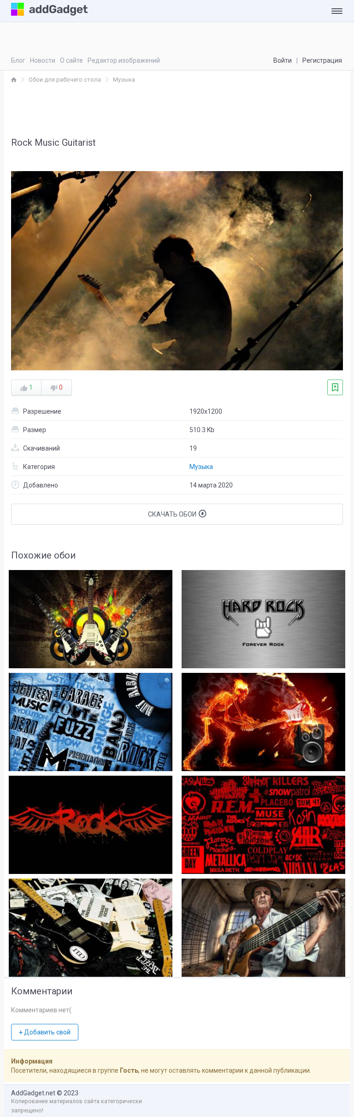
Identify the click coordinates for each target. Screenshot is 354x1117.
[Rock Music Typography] (90, 719)
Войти (282, 60)
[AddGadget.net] (14, 79)
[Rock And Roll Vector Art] (90, 616)
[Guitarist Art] (263, 925)
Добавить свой (47, 1032)
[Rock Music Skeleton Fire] (263, 719)
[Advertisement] (177, 110)
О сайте (71, 60)
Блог (18, 60)
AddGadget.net (33, 1093)
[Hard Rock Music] (263, 616)
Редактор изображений (124, 60)
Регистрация (322, 60)
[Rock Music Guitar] (90, 925)
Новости (42, 60)
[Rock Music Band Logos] (263, 822)
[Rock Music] (90, 822)
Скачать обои (173, 514)
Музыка (201, 466)
